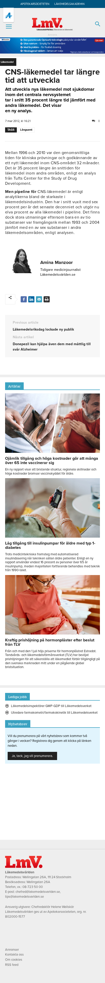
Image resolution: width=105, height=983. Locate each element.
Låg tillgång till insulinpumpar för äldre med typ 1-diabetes (50, 545)
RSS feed (11, 965)
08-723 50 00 (32, 887)
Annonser (12, 950)
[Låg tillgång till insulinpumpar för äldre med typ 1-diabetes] (52, 536)
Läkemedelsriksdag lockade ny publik (43, 329)
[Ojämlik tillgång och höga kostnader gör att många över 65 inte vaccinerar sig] (52, 451)
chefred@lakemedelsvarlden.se (38, 892)
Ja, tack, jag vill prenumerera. (32, 756)
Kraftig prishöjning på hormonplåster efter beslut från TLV (49, 642)
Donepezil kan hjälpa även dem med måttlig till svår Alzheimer (52, 347)
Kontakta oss (14, 955)
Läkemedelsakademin (69, 4)
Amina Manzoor (56, 262)
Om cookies (13, 960)
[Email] (39, 299)
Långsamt (26, 129)
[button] (9, 27)
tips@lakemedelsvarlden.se (24, 897)
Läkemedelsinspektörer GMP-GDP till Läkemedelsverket (51, 706)
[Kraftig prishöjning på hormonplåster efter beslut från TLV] (52, 633)
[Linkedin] (31, 299)
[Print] (47, 299)
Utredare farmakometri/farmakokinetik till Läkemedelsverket (54, 713)
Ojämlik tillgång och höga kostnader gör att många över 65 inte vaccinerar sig (51, 460)
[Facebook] (24, 299)
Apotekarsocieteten (34, 4)
